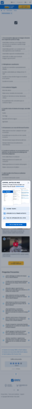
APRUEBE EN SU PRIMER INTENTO (16, 213)
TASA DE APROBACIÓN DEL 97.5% (16, 218)
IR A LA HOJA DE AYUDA (16, 224)
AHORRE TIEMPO (11, 208)
